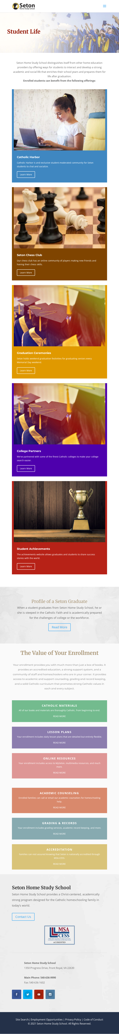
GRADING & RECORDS (59, 823)
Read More (59, 627)
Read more (59, 716)
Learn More (26, 174)
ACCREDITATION (59, 849)
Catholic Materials (59, 705)
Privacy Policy (73, 1019)
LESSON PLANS (59, 732)
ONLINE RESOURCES (59, 758)
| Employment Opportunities (46, 1019)
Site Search (22, 1019)
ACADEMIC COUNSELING (59, 793)
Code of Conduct (93, 1019)
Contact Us (23, 917)
